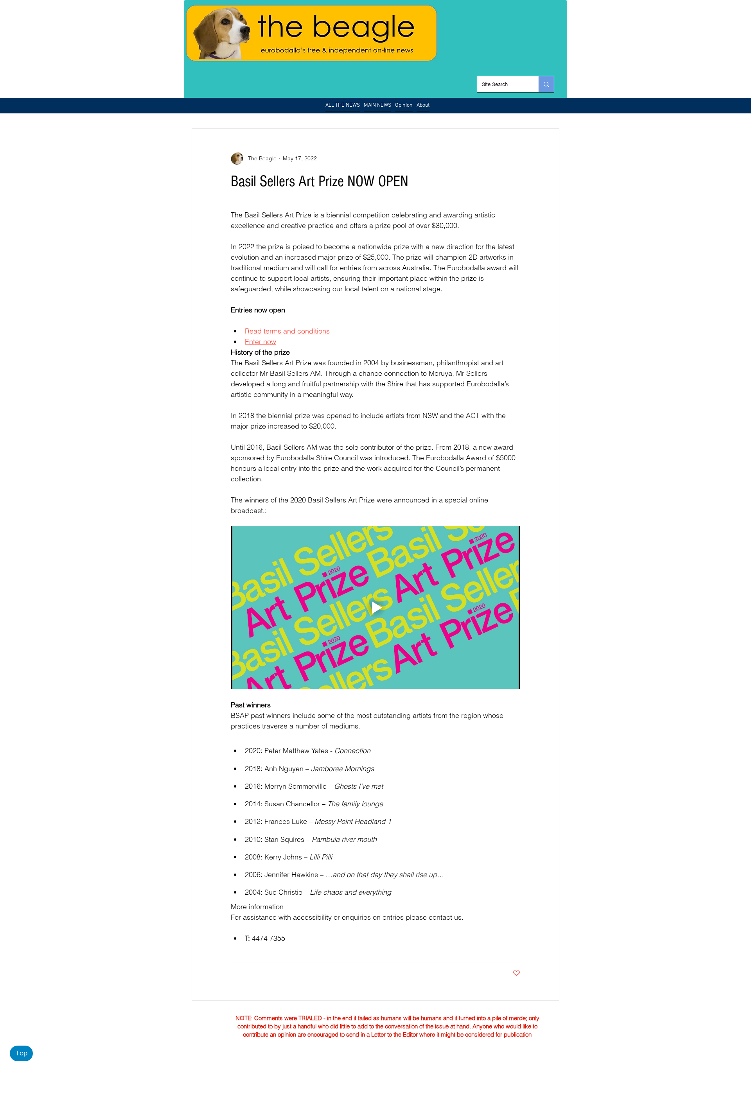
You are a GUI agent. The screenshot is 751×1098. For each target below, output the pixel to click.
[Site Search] (546, 84)
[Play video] (375, 607)
